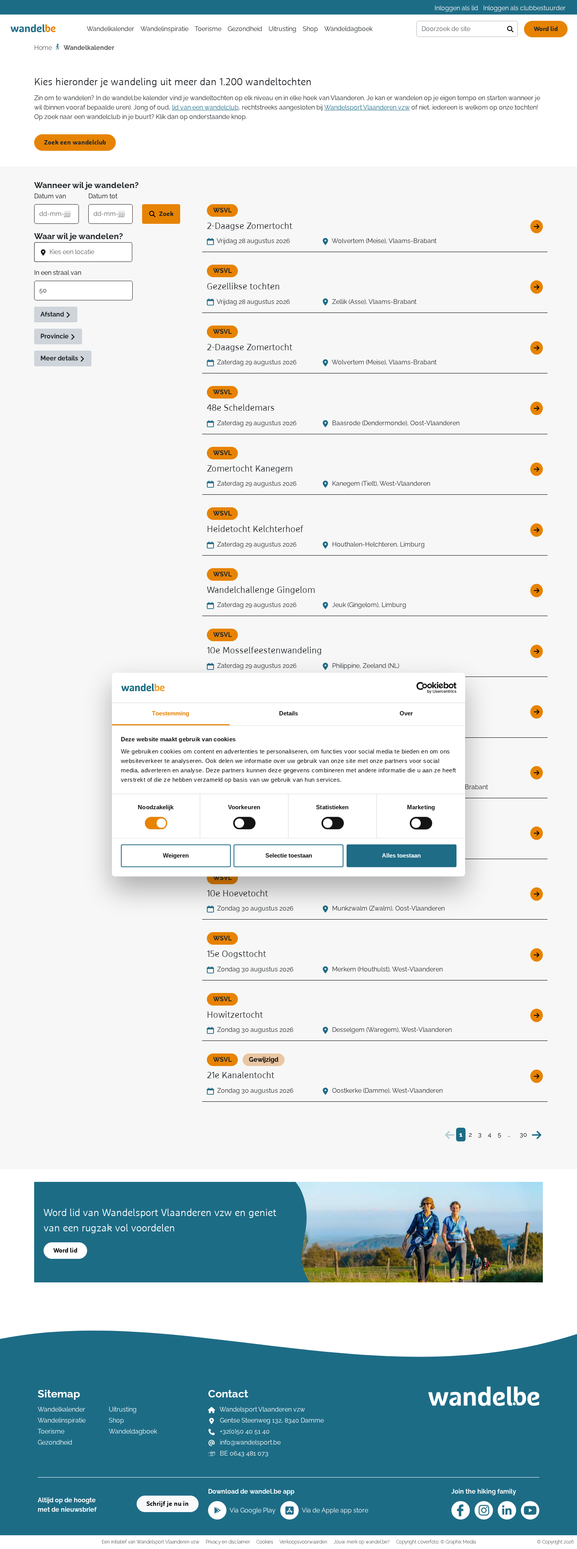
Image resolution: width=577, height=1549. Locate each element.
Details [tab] (288, 713)
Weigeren (176, 855)
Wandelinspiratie (164, 29)
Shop (310, 29)
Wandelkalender (61, 1409)
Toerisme (208, 29)
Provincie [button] (55, 336)
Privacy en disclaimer (228, 1542)
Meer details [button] (60, 358)
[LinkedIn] (507, 1510)
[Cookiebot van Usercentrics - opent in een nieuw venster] (422, 687)
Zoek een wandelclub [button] (75, 142)
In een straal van (57, 272)
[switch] (244, 823)
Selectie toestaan (288, 855)
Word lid (546, 29)
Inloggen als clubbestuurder (524, 8)
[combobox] (90, 252)
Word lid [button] (65, 1250)
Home (43, 47)
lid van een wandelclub (205, 107)
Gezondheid (245, 29)
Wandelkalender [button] (110, 29)
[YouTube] (530, 1510)
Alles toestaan (401, 855)
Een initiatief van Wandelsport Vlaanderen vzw (150, 1542)
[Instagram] (484, 1510)
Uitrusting (282, 29)
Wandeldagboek (348, 29)
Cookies (264, 1542)
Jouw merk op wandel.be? (362, 1542)
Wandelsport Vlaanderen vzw (367, 107)
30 (523, 1134)
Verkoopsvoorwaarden (303, 1542)
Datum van (50, 196)
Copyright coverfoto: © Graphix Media (436, 1542)
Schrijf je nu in (167, 1504)
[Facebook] (460, 1510)
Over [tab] (406, 713)
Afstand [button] (53, 314)
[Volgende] (536, 1134)
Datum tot (102, 196)
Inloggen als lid (456, 8)
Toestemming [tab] (170, 713)
